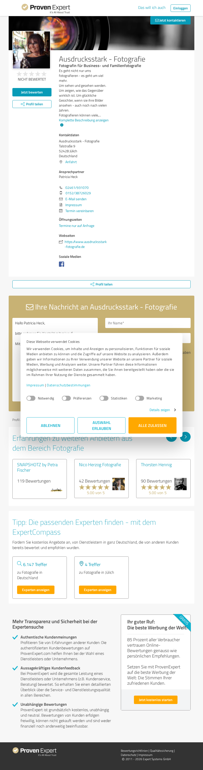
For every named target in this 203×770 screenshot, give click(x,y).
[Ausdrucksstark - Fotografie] (31, 49)
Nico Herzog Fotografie (100, 464)
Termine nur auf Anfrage (76, 225)
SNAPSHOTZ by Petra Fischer (37, 467)
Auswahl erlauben (101, 425)
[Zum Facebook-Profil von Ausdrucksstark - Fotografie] (62, 266)
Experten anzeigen (36, 589)
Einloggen (180, 8)
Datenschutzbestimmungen (69, 385)
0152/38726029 (78, 193)
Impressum (35, 385)
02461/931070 (77, 187)
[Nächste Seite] (185, 437)
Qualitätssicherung (161, 750)
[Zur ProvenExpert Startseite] (46, 9)
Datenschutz (128, 755)
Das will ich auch (152, 7)
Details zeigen (160, 409)
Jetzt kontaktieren (172, 20)
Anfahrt (71, 161)
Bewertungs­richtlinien (134, 750)
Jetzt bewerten (32, 92)
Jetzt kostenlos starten (156, 699)
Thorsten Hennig (156, 464)
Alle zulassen (152, 425)
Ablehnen (50, 425)
